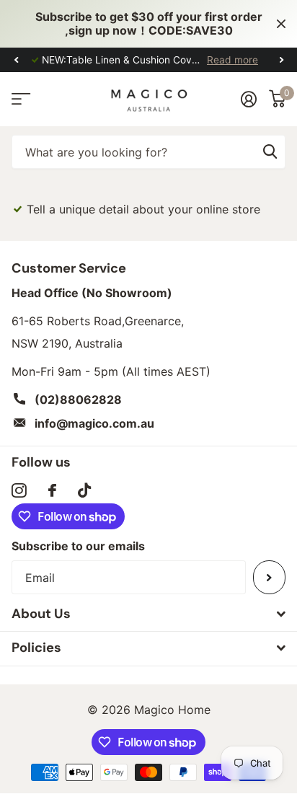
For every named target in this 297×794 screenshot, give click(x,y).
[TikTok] (84, 490)
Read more (232, 60)
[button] (16, 60)
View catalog (20, 99)
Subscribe (269, 577)
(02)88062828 (78, 399)
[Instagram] (19, 490)
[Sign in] (248, 98)
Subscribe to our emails (78, 546)
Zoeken (269, 152)
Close (281, 24)
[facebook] (52, 490)
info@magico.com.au (94, 423)
